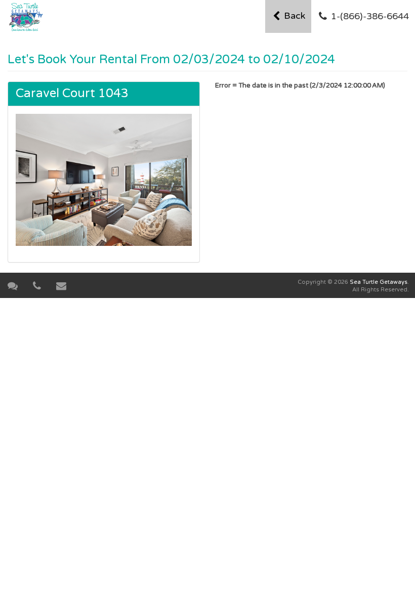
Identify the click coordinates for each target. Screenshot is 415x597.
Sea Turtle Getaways (378, 282)
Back (293, 15)
